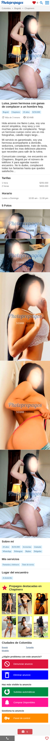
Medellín (5, 651)
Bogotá (5, 647)
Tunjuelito (30, 647)
